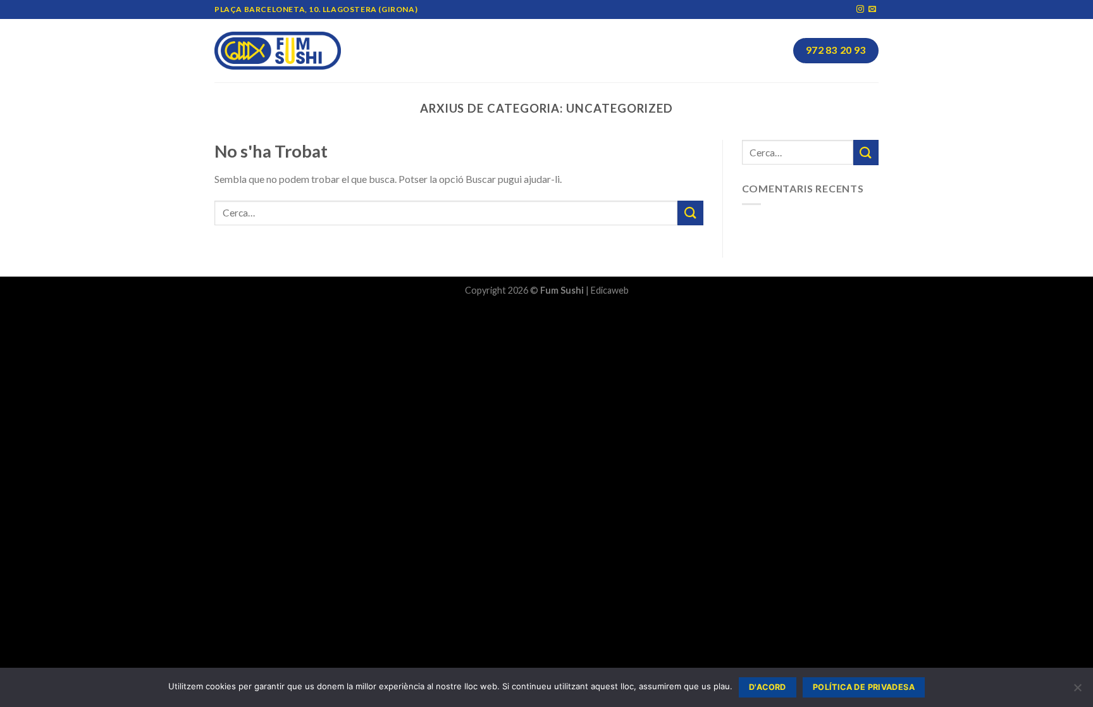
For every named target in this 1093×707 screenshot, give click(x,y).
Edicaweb (610, 290)
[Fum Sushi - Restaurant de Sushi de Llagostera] (277, 51)
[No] (1077, 691)
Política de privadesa (864, 687)
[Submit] (690, 213)
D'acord (767, 687)
